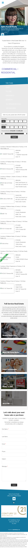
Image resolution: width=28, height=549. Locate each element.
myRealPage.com (16, 529)
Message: (4, 466)
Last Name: (5, 437)
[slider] (3, 134)
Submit (14, 485)
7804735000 (4, 32)
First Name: (5, 429)
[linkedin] (14, 503)
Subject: (4, 459)
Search (14, 137)
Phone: (4, 451)
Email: (3, 444)
